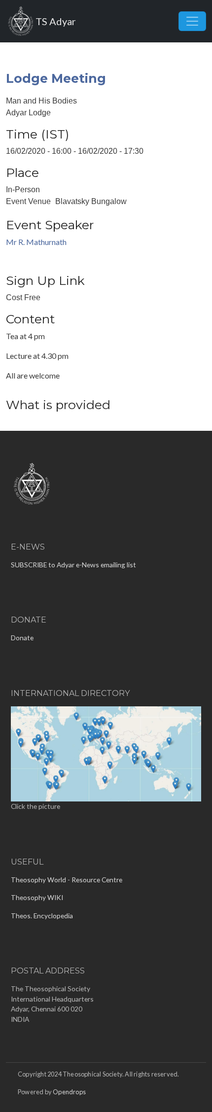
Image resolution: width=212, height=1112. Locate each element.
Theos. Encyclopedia (42, 915)
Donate (22, 637)
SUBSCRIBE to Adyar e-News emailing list (73, 564)
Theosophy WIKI (37, 897)
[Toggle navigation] (192, 21)
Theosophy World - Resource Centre (66, 879)
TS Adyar (55, 21)
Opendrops (69, 1092)
